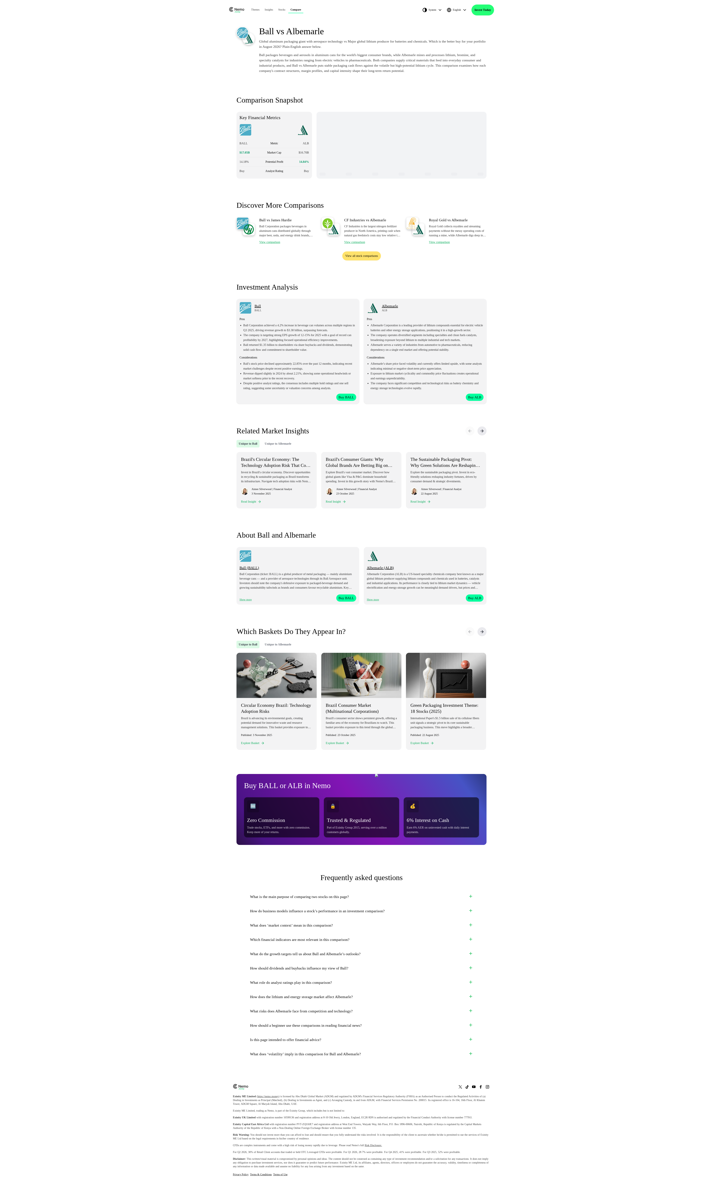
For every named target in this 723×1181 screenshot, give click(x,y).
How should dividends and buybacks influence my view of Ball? (299, 968)
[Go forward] (482, 430)
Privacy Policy (241, 1174)
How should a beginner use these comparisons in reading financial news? (306, 1025)
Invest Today (482, 9)
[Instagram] (487, 1087)
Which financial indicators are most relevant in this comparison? (299, 939)
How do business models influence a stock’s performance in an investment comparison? (317, 911)
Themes (255, 9)
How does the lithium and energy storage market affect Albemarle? (301, 997)
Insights (269, 9)
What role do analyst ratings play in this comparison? (291, 982)
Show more (245, 599)
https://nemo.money (268, 1096)
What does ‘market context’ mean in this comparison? (291, 925)
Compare (296, 9)
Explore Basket (250, 743)
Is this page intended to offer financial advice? (285, 1040)
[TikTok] (467, 1087)
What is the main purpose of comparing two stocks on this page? (299, 897)
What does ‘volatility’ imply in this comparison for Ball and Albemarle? (305, 1054)
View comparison (269, 242)
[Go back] (469, 430)
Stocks (281, 9)
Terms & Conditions (261, 1174)
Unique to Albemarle (278, 443)
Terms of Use (280, 1174)
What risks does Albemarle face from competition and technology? (301, 1011)
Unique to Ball (248, 443)
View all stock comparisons (361, 255)
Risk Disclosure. (373, 1145)
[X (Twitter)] (460, 1087)
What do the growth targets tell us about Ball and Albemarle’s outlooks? (305, 954)
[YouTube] (474, 1087)
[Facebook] (480, 1087)
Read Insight (248, 501)
